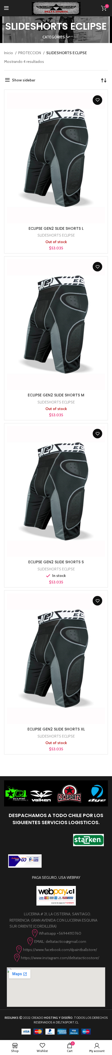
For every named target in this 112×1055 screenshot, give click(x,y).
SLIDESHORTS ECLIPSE (56, 235)
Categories (53, 37)
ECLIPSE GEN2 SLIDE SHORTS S (56, 562)
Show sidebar (23, 80)
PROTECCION (30, 52)
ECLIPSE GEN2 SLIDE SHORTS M (56, 395)
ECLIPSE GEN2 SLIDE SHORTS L (56, 228)
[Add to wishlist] (97, 100)
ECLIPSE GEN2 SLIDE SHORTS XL (56, 729)
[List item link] (56, 933)
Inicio (9, 52)
